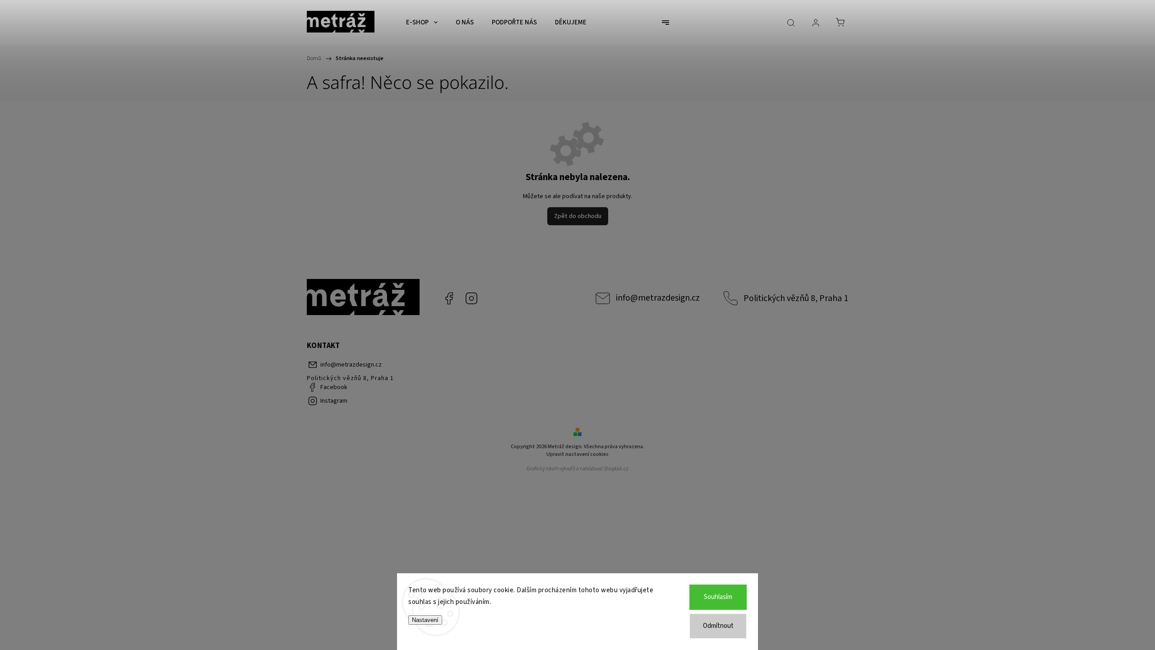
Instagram (471, 298)
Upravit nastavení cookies (577, 454)
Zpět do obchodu (577, 216)
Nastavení (425, 620)
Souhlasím (718, 597)
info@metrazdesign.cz (658, 298)
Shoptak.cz (616, 469)
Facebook (449, 298)
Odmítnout (718, 626)
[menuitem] (422, 22)
